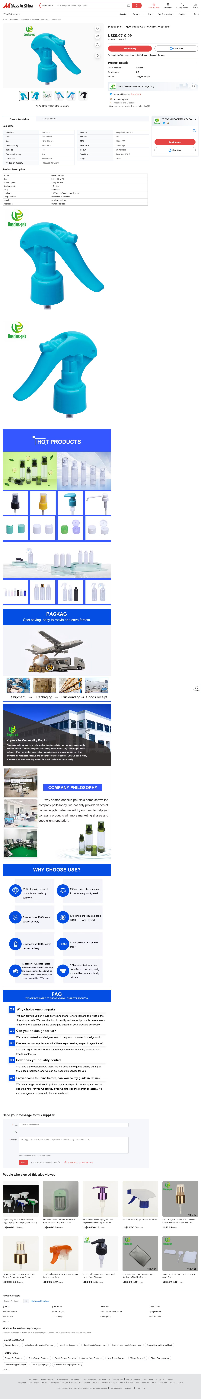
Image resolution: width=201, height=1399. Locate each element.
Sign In (112, 106)
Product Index (148, 1379)
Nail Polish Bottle (10, 1311)
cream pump (105, 1316)
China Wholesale (89, 1379)
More (5, 1369)
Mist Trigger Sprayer (40, 1364)
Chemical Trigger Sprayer (15, 1364)
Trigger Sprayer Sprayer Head (159, 1345)
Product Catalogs (41, 1301)
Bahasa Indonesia (176, 1382)
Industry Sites (118, 1379)
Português (55, 1382)
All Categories (12, 14)
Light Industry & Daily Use (19, 19)
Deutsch (96, 1382)
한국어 (122, 1382)
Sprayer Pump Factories (91, 1358)
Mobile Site (160, 1379)
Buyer (135, 14)
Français (65, 1382)
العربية (115, 1382)
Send (23, 1162)
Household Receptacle (40, 19)
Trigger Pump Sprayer (160, 1358)
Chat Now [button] (178, 48)
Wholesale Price (104, 1379)
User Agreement (116, 1388)
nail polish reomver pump (111, 1311)
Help (149, 14)
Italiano (87, 1382)
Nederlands (105, 1382)
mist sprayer (8, 1316)
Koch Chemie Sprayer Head (95, 1345)
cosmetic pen (155, 1316)
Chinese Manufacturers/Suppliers (68, 1379)
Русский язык (76, 1382)
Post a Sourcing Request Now (79, 1162)
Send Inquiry (130, 48)
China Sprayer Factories (39, 1358)
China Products (47, 1379)
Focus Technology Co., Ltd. (83, 1388)
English (36, 1382)
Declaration (129, 1388)
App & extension (165, 14)
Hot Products (33, 1379)
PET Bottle (104, 1306)
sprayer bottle (155, 1311)
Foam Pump (154, 1306)
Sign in (195, 7)
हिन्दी (137, 1382)
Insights (170, 1379)
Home (5, 19)
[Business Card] (194, 130)
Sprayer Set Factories (14, 1358)
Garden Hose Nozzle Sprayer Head (126, 1345)
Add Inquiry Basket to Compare (54, 105)
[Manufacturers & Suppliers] (18, 5)
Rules (196, 14)
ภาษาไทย (145, 1382)
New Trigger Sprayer (116, 1358)
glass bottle (57, 1306)
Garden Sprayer (11, 1345)
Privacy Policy (141, 1388)
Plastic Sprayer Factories (65, 1358)
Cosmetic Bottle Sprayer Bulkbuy (68, 1364)
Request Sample (157, 55)
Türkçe (154, 1382)
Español (45, 1382)
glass (5, 1306)
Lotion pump (57, 1316)
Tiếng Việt (163, 1382)
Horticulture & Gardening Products (38, 1345)
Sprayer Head (56, 19)
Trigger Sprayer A (137, 1358)
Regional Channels (133, 1379)
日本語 (130, 1382)
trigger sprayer (58, 1311)
